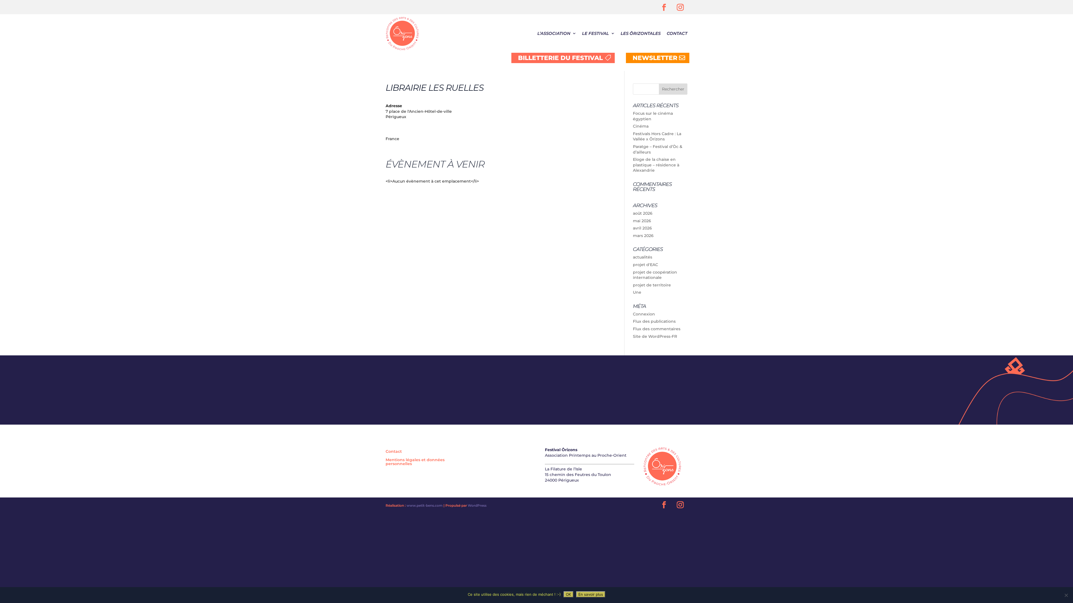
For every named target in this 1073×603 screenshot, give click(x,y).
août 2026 (642, 213)
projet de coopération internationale (655, 275)
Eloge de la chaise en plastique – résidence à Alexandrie (656, 165)
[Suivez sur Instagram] (680, 8)
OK (568, 594)
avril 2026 (642, 228)
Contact (677, 33)
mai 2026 (642, 220)
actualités (642, 257)
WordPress (477, 505)
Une (637, 292)
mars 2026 (643, 235)
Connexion (644, 314)
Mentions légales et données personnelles (415, 462)
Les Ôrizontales (641, 33)
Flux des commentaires (656, 328)
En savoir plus (590, 594)
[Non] (1066, 595)
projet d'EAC (645, 264)
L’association (553, 33)
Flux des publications (654, 321)
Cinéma (641, 126)
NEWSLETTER (655, 58)
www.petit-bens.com (425, 505)
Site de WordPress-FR (655, 336)
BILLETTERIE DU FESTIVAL (560, 58)
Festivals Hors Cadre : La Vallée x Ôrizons (657, 136)
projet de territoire (652, 285)
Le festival (595, 33)
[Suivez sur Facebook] (664, 8)
